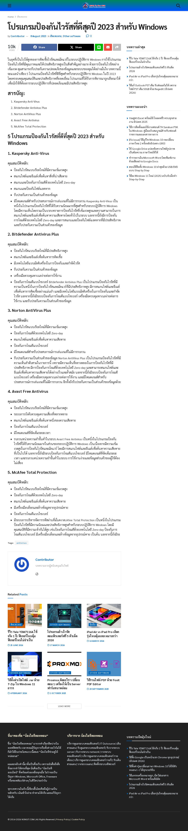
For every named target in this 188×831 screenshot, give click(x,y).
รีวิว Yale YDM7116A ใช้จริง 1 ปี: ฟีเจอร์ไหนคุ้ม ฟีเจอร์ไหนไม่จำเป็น (22, 636)
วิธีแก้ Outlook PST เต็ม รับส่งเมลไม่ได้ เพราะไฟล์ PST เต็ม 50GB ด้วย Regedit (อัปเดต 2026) (152, 89)
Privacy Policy (63, 819)
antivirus (22, 542)
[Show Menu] (9, 5)
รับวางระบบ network (87, 751)
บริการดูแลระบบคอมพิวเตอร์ (82, 743)
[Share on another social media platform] (117, 47)
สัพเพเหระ (22, 16)
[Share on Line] (99, 47)
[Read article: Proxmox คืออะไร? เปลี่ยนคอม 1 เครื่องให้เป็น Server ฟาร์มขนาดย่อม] (64, 664)
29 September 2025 (99, 689)
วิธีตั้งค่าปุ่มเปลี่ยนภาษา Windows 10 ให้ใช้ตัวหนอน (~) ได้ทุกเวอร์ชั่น (153, 768)
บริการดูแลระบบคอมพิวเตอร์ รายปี (93, 760)
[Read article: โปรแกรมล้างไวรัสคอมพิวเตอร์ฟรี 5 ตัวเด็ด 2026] (64, 616)
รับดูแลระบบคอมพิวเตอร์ (91, 747)
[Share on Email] (108, 47)
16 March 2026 (96, 641)
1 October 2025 (57, 693)
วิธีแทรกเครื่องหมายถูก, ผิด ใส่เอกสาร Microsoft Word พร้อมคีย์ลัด (148, 777)
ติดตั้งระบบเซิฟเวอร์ (104, 764)
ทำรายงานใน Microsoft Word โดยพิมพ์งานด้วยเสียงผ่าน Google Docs (152, 159)
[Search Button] (178, 5)
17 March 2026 (57, 645)
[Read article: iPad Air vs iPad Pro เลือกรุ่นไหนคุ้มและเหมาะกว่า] (104, 616)
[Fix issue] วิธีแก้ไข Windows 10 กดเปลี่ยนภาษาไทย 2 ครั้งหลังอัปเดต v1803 (151, 141)
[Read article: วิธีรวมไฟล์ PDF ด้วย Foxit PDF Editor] (104, 664)
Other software (71, 36)
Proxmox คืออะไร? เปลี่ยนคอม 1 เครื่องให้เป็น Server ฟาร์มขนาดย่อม (64, 684)
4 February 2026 (18, 693)
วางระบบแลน (84, 764)
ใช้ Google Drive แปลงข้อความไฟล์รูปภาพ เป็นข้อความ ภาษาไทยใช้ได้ (152, 150)
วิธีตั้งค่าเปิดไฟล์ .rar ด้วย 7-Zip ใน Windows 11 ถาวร (23, 684)
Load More (64, 706)
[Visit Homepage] (94, 5)
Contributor (17, 36)
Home (11, 16)
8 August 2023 (38, 36)
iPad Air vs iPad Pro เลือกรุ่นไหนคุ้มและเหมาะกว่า (103, 634)
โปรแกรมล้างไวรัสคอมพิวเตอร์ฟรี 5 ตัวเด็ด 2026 (62, 636)
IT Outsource (107, 743)
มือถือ (93, 624)
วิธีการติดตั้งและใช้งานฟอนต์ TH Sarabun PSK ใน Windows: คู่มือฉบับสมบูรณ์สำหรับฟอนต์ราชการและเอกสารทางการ (153, 130)
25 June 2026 (16, 645)
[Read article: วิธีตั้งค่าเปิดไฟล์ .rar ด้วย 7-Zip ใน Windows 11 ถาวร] (25, 664)
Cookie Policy (78, 819)
